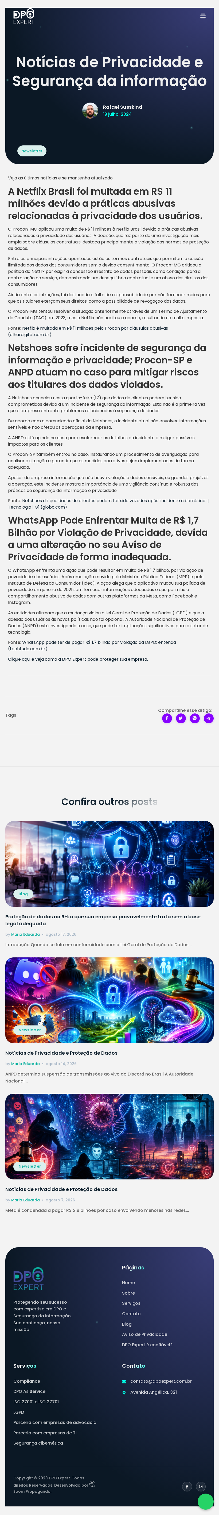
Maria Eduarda (25, 934)
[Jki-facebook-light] (187, 1486)
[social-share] (167, 718)
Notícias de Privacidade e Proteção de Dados (61, 1053)
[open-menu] (203, 16)
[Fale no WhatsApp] (206, 1502)
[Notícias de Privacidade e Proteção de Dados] (109, 1000)
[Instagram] (201, 1486)
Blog (23, 894)
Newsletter (30, 1030)
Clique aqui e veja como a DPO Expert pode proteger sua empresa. (78, 659)
